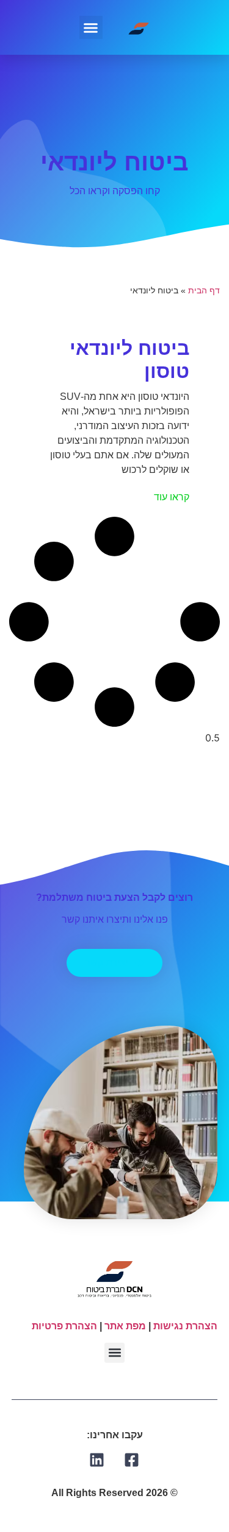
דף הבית (204, 290)
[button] (91, 27)
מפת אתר (125, 1326)
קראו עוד (171, 497)
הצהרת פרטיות (64, 1326)
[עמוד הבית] (139, 27)
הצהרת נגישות (185, 1326)
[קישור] (132, 1459)
